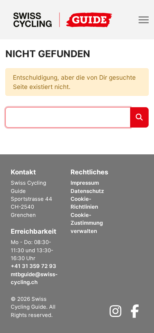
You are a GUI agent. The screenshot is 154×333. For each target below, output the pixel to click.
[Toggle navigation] (143, 20)
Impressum (85, 183)
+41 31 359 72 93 (33, 266)
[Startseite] (62, 19)
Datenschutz (87, 191)
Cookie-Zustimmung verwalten (87, 223)
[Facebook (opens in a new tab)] (134, 314)
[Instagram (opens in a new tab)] (115, 314)
